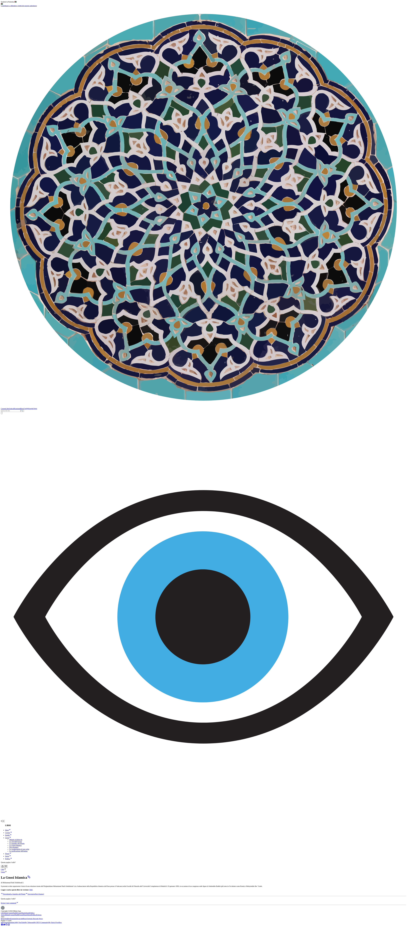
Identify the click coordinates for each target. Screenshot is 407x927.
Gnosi (3, 872)
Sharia (23, 913)
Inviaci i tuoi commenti (8, 903)
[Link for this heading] (29, 877)
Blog (21, 409)
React (25, 919)
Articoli (11, 409)
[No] (6, 866)
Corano (3, 409)
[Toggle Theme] (2, 413)
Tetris (35, 409)
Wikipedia (30, 409)
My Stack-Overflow (55, 922)
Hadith (15, 913)
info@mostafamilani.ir (8, 922)
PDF (31, 890)
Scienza (38, 915)
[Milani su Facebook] (2, 925)
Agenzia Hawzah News (35, 919)
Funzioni (17, 409)
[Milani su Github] (6, 925)
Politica (31, 913)
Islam (6, 913)
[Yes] (2, 866)
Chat (25, 409)
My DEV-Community (41, 922)
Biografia (4, 919)
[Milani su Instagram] (9, 925)
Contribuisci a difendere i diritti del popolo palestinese (19, 5)
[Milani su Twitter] (4, 925)
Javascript (19, 919)
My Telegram (29, 922)
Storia (27, 913)
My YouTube (20, 922)
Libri (7, 409)
